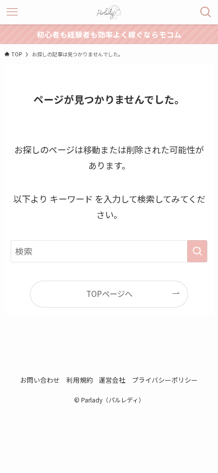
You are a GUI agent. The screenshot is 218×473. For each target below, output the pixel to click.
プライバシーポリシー (165, 380)
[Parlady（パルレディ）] (109, 12)
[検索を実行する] (197, 251)
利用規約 (79, 380)
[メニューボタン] (12, 12)
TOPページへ (109, 293)
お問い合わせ (40, 380)
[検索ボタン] (206, 12)
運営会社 (112, 380)
